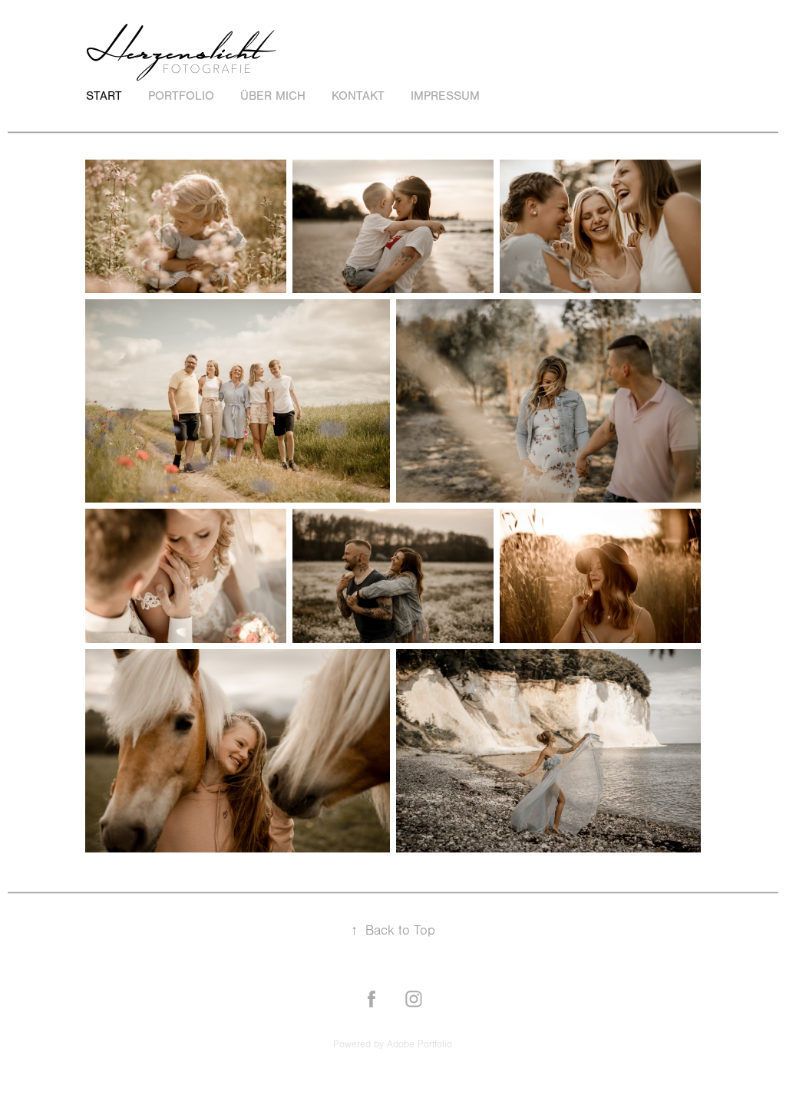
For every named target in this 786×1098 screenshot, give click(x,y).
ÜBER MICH (272, 96)
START (104, 96)
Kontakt (358, 96)
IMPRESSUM (445, 96)
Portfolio (181, 96)
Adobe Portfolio (419, 1044)
